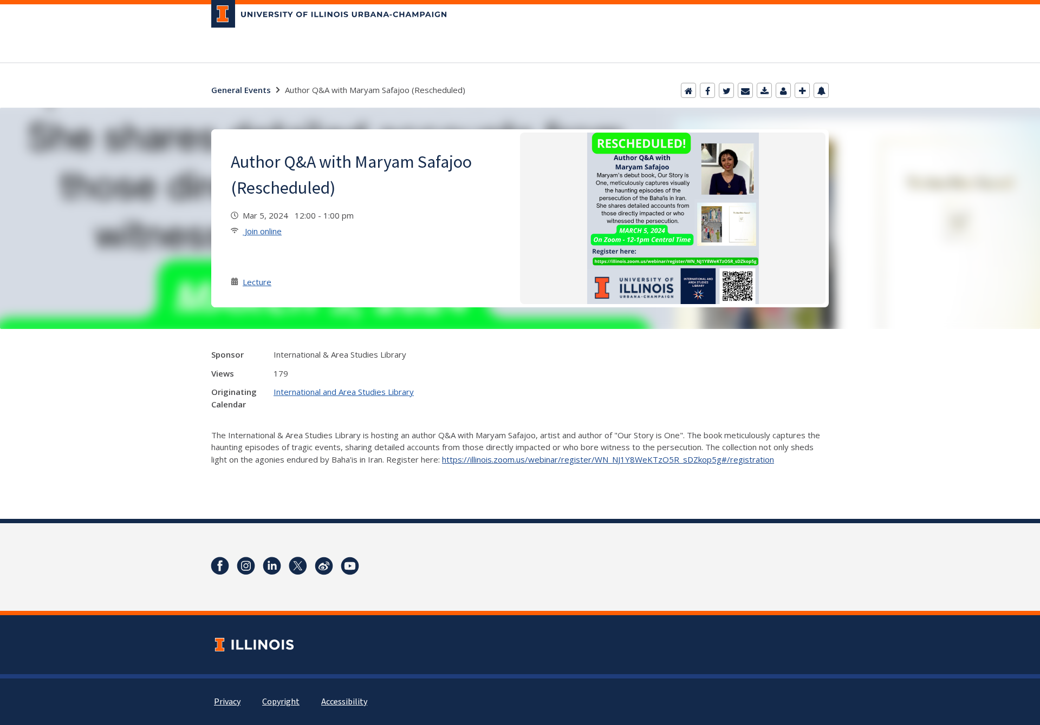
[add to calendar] (764, 90)
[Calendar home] (688, 90)
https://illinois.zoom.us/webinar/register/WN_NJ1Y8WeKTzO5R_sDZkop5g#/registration (608, 459)
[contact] (783, 90)
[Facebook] (707, 90)
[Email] (745, 90)
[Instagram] (246, 566)
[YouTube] (350, 566)
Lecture (257, 281)
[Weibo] (324, 566)
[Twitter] (726, 90)
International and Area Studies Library (344, 391)
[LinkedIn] (272, 566)
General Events (241, 89)
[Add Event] (802, 90)
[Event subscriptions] (821, 90)
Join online (262, 231)
